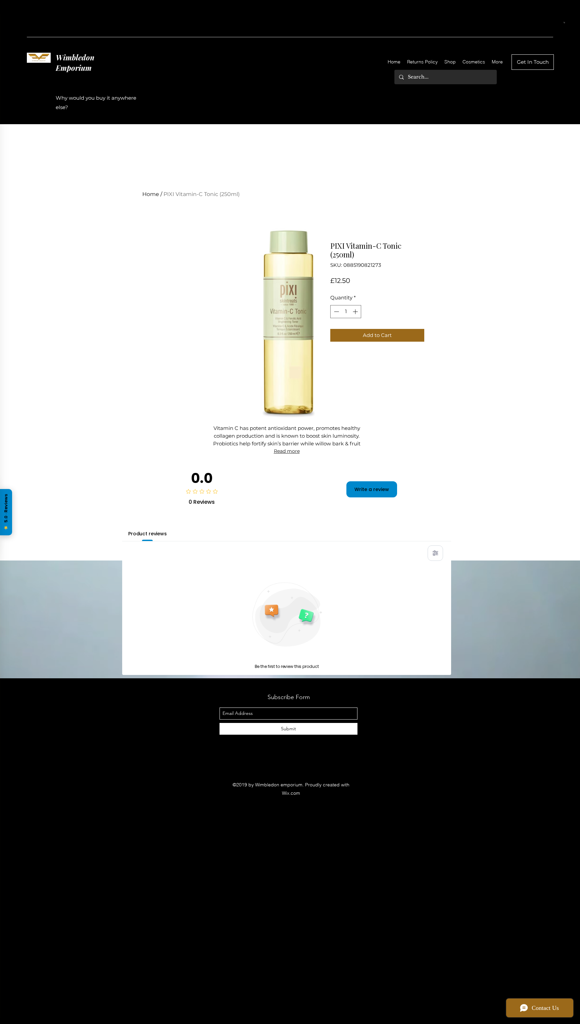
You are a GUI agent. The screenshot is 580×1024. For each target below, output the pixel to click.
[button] (564, 22)
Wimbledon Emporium (75, 62)
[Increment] (355, 311)
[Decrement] (335, 311)
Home (150, 194)
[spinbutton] (345, 311)
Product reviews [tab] (147, 533)
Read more (287, 451)
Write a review (371, 489)
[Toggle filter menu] (435, 553)
